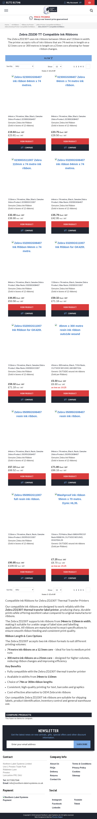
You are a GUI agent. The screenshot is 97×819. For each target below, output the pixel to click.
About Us (54, 764)
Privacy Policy (79, 768)
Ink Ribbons (15, 25)
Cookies (76, 772)
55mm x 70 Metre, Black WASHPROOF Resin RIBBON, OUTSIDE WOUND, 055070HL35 (68, 537)
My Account (72, 3)
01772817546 (13, 780)
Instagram (57, 800)
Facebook (57, 804)
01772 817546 (13, 2)
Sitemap (76, 776)
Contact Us (55, 779)
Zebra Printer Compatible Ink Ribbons (48, 25)
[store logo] (50, 10)
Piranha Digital (57, 817)
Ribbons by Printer (28, 25)
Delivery (54, 772)
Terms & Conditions (81, 764)
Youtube (78, 800)
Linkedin (56, 808)
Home (7, 25)
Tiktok (77, 804)
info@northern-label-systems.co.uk (26, 783)
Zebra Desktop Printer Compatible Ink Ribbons (20, 27)
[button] (27, 147)
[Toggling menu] (6, 10)
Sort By (9, 66)
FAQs (52, 768)
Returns (54, 776)
